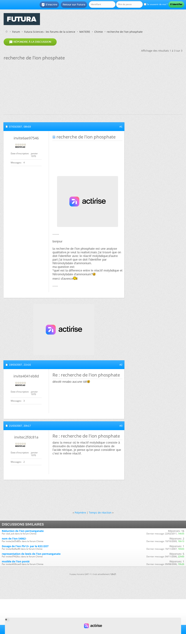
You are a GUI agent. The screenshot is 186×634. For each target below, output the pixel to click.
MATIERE (84, 31)
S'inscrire (49, 5)
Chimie (98, 31)
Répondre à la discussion (30, 42)
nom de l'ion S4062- (14, 538)
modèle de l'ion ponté (15, 561)
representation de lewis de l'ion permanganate (31, 553)
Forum (16, 31)
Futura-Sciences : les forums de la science (49, 31)
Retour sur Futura (74, 4)
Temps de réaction (100, 512)
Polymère (80, 512)
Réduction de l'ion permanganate (23, 531)
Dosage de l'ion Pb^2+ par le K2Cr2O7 (25, 546)
